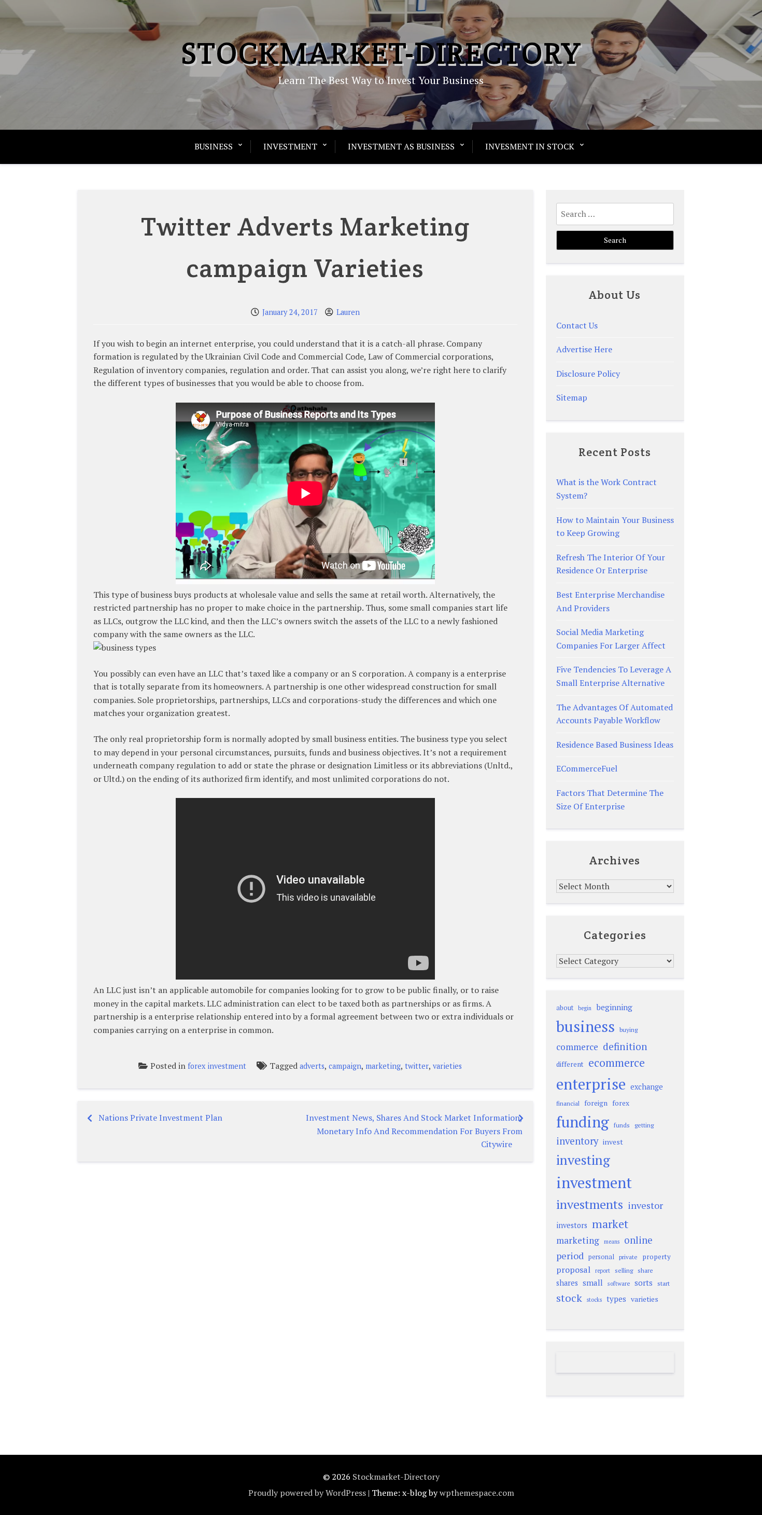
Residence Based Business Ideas (614, 744)
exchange (646, 1087)
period (570, 1255)
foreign (596, 1103)
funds (622, 1125)
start (663, 1283)
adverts (312, 1066)
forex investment (217, 1066)
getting (644, 1125)
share (645, 1270)
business (585, 1026)
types (616, 1298)
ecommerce (616, 1062)
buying (628, 1030)
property (656, 1256)
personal (601, 1256)
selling (624, 1270)
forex (620, 1103)
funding (582, 1122)
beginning (614, 1007)
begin (584, 1008)
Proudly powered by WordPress (307, 1492)
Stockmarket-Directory (381, 53)
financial (568, 1103)
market (610, 1223)
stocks (594, 1299)
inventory (577, 1141)
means (611, 1241)
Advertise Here (584, 349)
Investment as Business (401, 146)
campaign (345, 1066)
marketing (383, 1066)
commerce (577, 1047)
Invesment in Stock (529, 146)
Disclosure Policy (588, 373)
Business (213, 146)
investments (589, 1204)
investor (645, 1205)
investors (571, 1225)
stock (569, 1298)
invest (613, 1142)
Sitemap (571, 397)
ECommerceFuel (586, 768)
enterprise (591, 1084)
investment (594, 1182)
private (628, 1257)
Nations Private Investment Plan (160, 1117)
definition (625, 1046)
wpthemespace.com (477, 1492)
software (619, 1283)
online (638, 1240)
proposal (573, 1269)
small (593, 1282)
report (602, 1270)
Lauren (348, 312)
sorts (643, 1282)
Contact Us (577, 325)
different (570, 1064)
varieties (447, 1066)
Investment (290, 146)
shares (567, 1283)
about (564, 1007)
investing (583, 1159)
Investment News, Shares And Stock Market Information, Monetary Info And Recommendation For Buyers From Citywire (414, 1131)
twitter (417, 1066)
